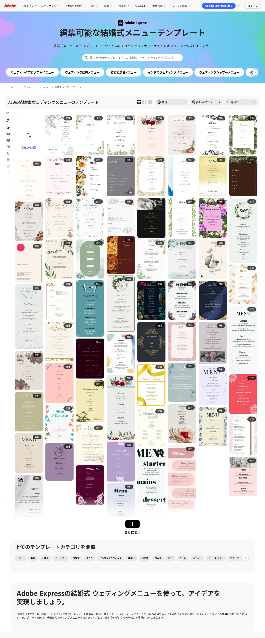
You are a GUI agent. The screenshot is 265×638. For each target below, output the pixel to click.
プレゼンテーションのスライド (7, 200)
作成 (92, 6)
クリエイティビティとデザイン (38, 6)
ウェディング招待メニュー (82, 72)
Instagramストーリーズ (7, 173)
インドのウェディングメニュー (168, 72)
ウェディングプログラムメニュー (32, 72)
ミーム (182, 558)
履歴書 (7, 209)
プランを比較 (179, 6)
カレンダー (60, 558)
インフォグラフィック (110, 558)
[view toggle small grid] (139, 102)
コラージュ (235, 558)
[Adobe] (10, 5)
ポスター (7, 192)
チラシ (7, 160)
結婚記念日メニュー (124, 72)
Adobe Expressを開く (219, 6)
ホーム (14, 87)
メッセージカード (7, 147)
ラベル (158, 558)
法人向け (140, 6)
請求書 (145, 558)
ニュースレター (215, 558)
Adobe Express (74, 6)
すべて (7, 127)
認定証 (76, 558)
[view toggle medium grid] (144, 102)
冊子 (7, 140)
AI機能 (122, 6)
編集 (106, 6)
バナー (7, 134)
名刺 (33, 558)
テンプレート (30, 87)
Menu (45, 87)
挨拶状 (7, 166)
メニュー (197, 558)
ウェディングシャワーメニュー (219, 72)
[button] (240, 6)
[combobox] (132, 57)
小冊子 (45, 558)
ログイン (253, 6)
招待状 (7, 179)
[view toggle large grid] (150, 102)
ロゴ (7, 185)
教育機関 (158, 6)
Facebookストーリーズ (7, 153)
